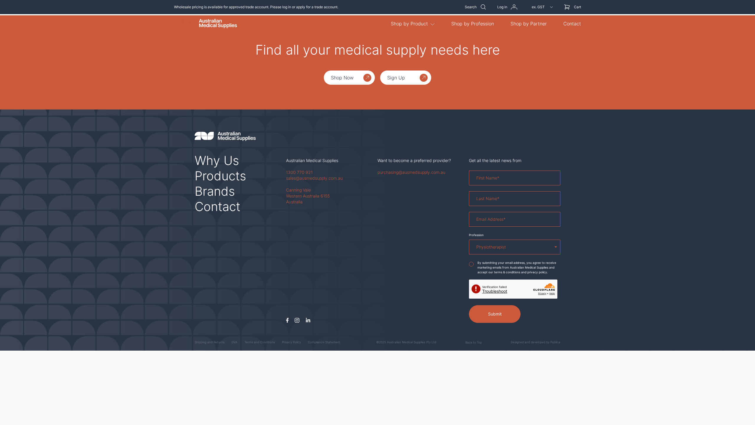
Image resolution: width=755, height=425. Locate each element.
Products (220, 175)
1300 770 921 (299, 172)
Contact (572, 24)
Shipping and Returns (209, 342)
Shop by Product (409, 24)
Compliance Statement (324, 342)
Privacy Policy (291, 342)
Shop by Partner (529, 24)
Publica (555, 342)
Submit (495, 313)
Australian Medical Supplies (312, 160)
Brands (215, 191)
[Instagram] (297, 320)
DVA (234, 342)
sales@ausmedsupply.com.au (314, 178)
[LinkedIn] (308, 320)
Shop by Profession (472, 24)
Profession (476, 235)
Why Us (217, 160)
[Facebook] (287, 320)
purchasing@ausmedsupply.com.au (411, 172)
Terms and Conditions (259, 342)
